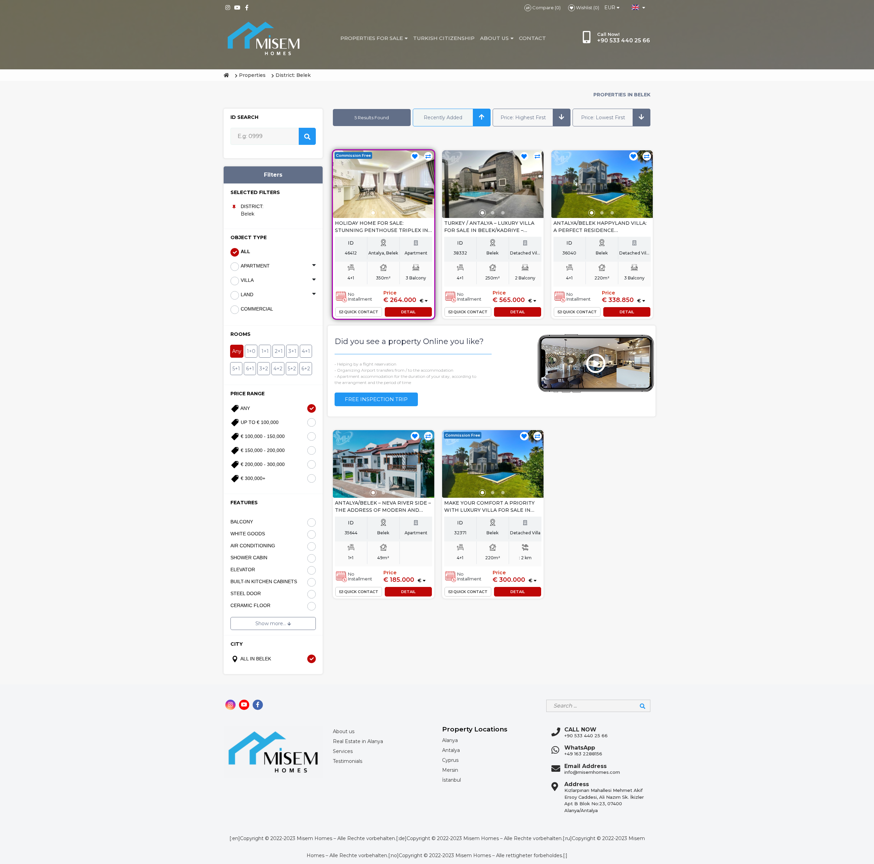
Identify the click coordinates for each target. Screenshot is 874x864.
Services (343, 751)
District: (252, 206)
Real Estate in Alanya (358, 741)
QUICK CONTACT (360, 312)
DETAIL (408, 312)
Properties (252, 75)
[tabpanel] (383, 184)
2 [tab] (383, 213)
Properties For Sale (371, 38)
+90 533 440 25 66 (586, 735)
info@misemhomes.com (592, 772)
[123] (383, 184)
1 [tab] (373, 213)
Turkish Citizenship (444, 38)
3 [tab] (393, 213)
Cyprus (450, 760)
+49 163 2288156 (583, 753)
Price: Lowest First (603, 117)
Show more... (271, 623)
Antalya (451, 750)
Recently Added (443, 117)
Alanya (450, 740)
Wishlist (583, 7)
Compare (542, 7)
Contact (532, 38)
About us (494, 38)
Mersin (450, 770)
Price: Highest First (523, 117)
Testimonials (347, 761)
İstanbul (451, 780)
